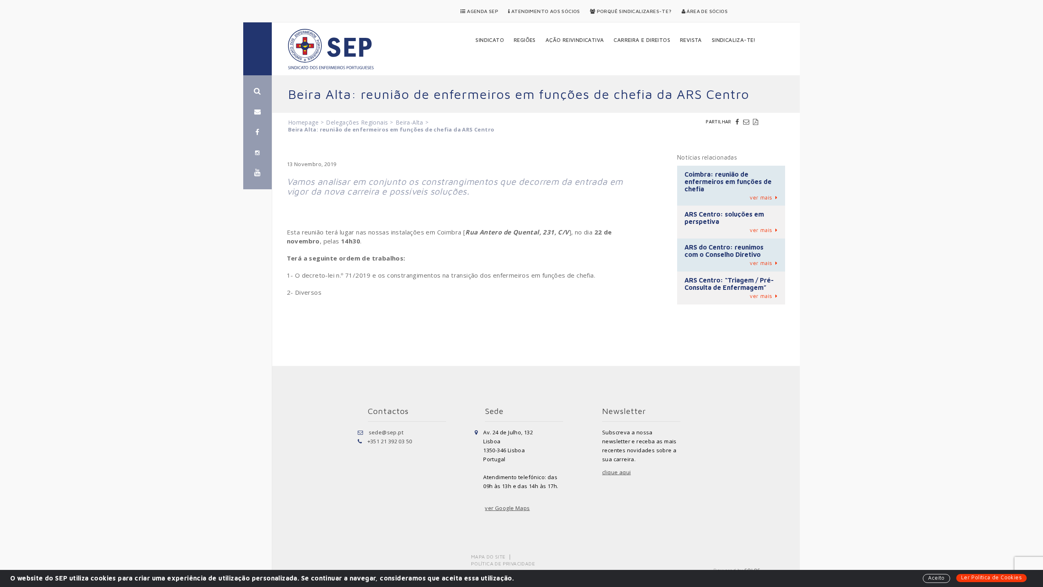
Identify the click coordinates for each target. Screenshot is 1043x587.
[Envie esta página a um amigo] (747, 122)
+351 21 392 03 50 (389, 441)
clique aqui (616, 472)
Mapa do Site (488, 557)
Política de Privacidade (503, 564)
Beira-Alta (409, 122)
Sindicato (489, 40)
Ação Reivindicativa (575, 40)
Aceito (936, 577)
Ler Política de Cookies (991, 577)
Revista (691, 40)
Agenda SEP (482, 11)
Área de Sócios (706, 11)
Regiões (525, 40)
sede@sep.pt (386, 432)
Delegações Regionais (357, 122)
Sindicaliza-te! (734, 40)
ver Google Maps (507, 508)
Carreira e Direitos (642, 40)
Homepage (303, 122)
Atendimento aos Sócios (545, 11)
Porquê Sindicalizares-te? (633, 11)
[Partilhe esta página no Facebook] (738, 122)
